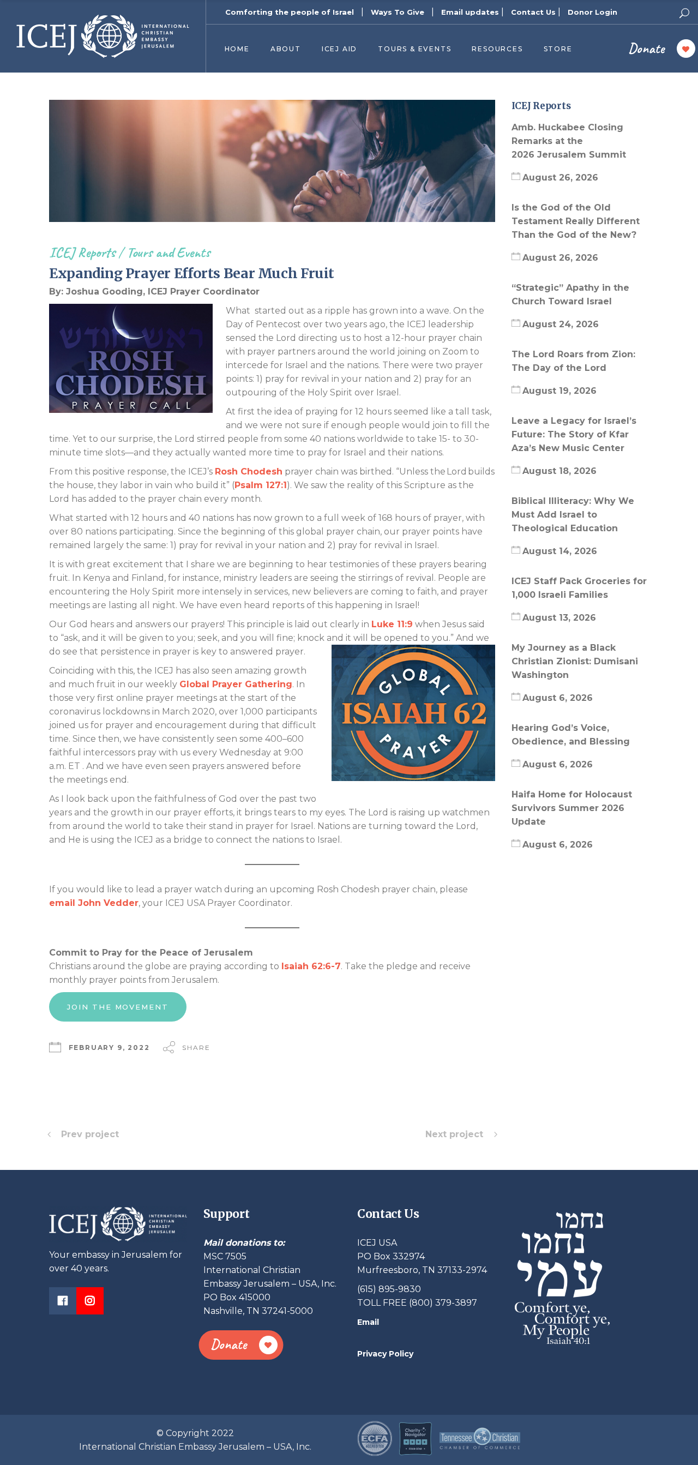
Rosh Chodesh (248, 471)
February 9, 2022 (109, 1047)
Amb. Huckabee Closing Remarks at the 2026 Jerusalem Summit (570, 141)
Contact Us (533, 12)
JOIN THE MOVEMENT (118, 1006)
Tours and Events (168, 252)
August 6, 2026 (557, 698)
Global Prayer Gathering (235, 684)
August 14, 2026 (559, 551)
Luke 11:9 (392, 624)
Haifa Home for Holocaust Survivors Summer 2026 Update (572, 808)
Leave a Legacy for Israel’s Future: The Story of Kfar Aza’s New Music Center (574, 434)
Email (368, 1322)
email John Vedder (94, 903)
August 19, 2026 (559, 391)
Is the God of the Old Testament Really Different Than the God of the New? (576, 221)
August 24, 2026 (560, 324)
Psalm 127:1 (260, 485)
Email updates (470, 12)
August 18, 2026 (559, 471)
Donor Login (592, 12)
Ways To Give (397, 12)
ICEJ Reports (82, 252)
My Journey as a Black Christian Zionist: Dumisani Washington (575, 661)
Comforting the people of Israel (289, 12)
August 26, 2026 (560, 177)
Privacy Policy (385, 1354)
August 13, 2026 (559, 618)
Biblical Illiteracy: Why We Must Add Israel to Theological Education (573, 514)
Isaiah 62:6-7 (311, 966)
